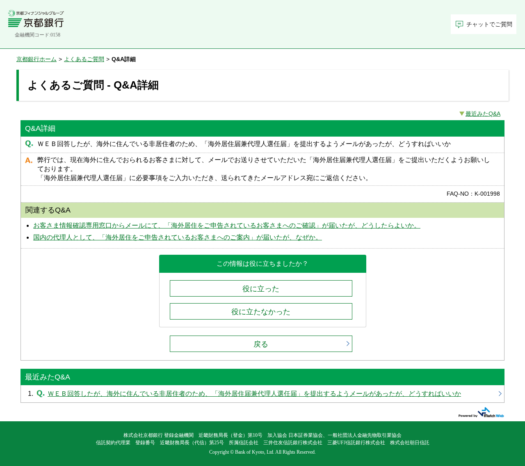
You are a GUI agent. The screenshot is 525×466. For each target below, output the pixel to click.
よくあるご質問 (84, 59)
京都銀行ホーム (36, 59)
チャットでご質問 (489, 24)
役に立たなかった (260, 312)
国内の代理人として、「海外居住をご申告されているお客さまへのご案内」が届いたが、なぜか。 (177, 237)
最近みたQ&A (483, 113)
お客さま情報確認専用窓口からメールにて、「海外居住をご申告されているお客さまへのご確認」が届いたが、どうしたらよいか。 (226, 225)
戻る (260, 344)
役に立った (260, 289)
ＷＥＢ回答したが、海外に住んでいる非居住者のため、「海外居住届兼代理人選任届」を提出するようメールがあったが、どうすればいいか (262, 393)
